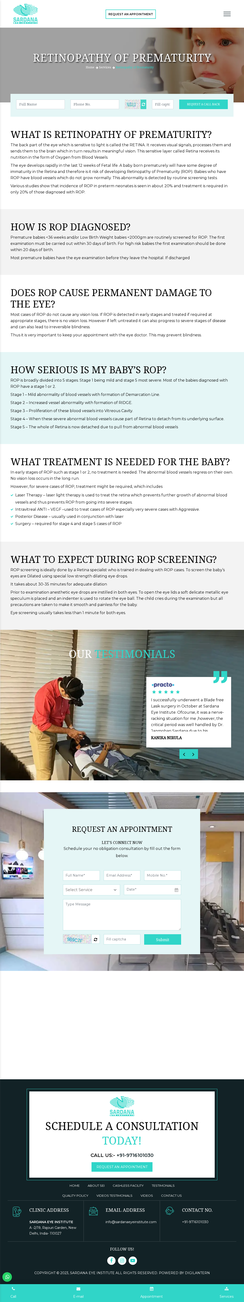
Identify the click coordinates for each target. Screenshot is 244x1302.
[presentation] (184, 754)
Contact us (171, 1195)
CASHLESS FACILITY (128, 1185)
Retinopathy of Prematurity (135, 67)
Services (105, 67)
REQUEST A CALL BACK (203, 104)
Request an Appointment (130, 14)
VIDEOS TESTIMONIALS (114, 1195)
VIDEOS (147, 1195)
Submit (162, 939)
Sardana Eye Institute (93, 1273)
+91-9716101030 (135, 1155)
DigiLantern (197, 1273)
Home (90, 67)
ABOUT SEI (96, 1185)
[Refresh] (143, 104)
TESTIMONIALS (163, 1185)
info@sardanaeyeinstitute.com (131, 1222)
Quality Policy (75, 1195)
